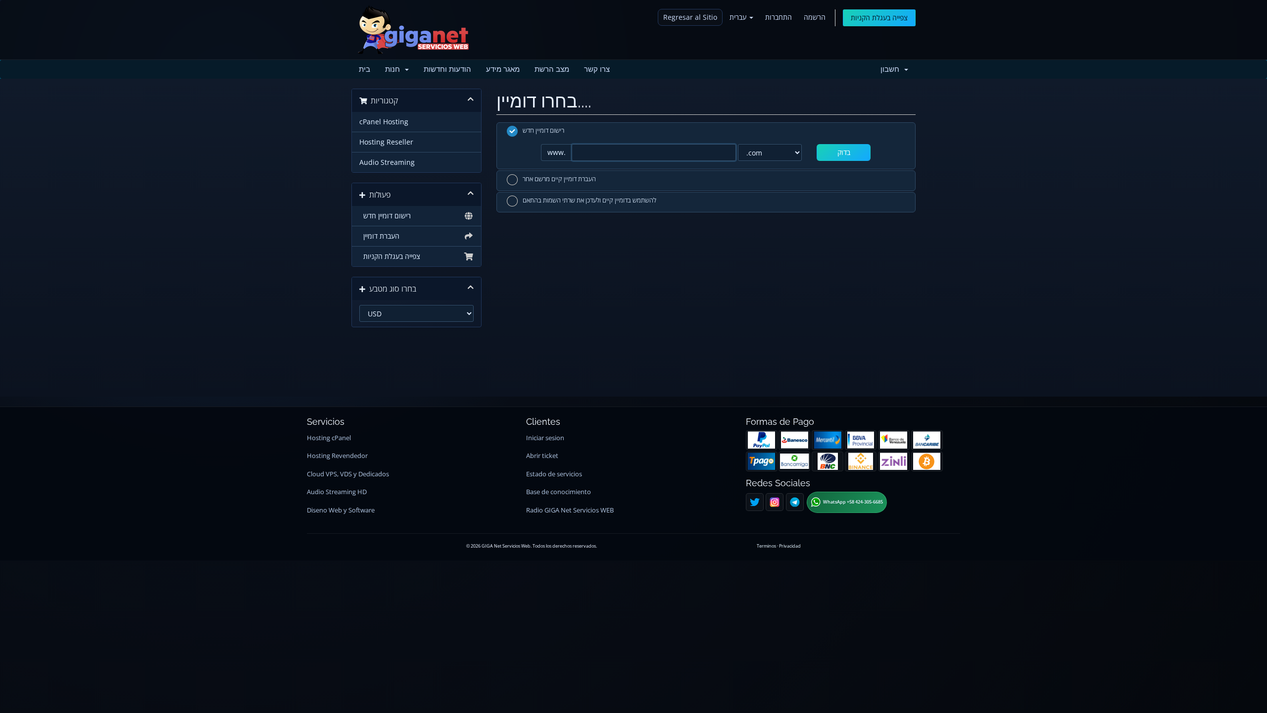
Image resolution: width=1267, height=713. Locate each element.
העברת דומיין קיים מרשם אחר (559, 178)
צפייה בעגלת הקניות (879, 17)
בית (364, 69)
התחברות (778, 17)
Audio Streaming (387, 162)
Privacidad (790, 546)
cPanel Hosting (383, 121)
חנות (394, 69)
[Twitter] (755, 502)
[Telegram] (795, 502)
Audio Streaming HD (337, 492)
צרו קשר (597, 69)
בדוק (843, 152)
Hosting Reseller (386, 142)
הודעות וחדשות (447, 69)
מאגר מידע (503, 69)
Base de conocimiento (558, 492)
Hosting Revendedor (337, 456)
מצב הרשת (552, 69)
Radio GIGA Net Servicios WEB (570, 510)
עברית (739, 17)
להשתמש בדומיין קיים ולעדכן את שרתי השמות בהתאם (589, 200)
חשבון (891, 69)
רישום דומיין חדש (385, 215)
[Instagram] (774, 502)
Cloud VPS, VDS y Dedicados (348, 474)
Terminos (766, 546)
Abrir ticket (542, 456)
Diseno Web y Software (341, 510)
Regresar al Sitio (690, 17)
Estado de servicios (554, 474)
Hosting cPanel (329, 438)
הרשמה (815, 17)
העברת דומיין (379, 236)
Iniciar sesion (545, 438)
